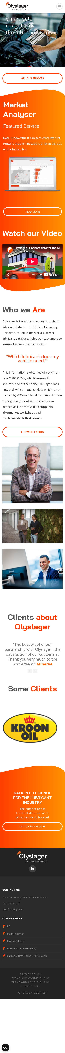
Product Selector (15, 965)
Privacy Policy (30, 998)
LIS (8, 950)
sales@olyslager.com (13, 933)
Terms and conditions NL (30, 1006)
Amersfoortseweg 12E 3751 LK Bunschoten (24, 922)
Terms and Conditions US (31, 1002)
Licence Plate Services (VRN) (21, 973)
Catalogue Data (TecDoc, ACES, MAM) (27, 980)
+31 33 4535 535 (11, 928)
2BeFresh (41, 1017)
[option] (32, 664)
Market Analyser (15, 958)
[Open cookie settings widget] (5, 1047)
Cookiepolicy (31, 1010)
